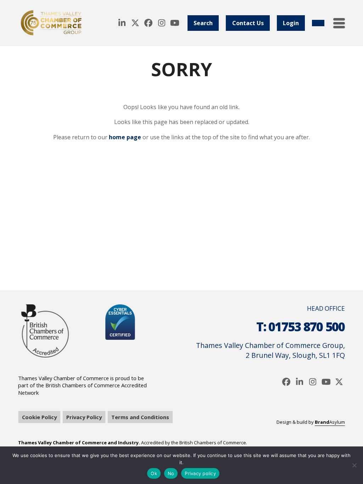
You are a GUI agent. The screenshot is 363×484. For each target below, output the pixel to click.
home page (125, 137)
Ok (154, 473)
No (171, 473)
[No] (354, 465)
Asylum (330, 422)
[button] (339, 23)
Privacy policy (200, 473)
